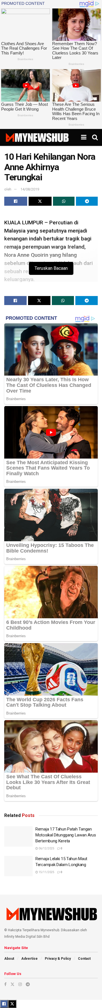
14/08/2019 (29, 189)
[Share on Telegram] (87, 201)
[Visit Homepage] (37, 137)
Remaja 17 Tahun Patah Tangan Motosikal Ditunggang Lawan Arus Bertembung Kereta (65, 835)
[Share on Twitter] (40, 201)
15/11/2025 (46, 872)
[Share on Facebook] (15, 201)
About (9, 959)
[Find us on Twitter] (12, 984)
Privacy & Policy (58, 959)
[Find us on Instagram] (20, 984)
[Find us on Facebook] (5, 984)
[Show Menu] (83, 137)
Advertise (29, 959)
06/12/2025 (46, 848)
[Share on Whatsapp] (64, 201)
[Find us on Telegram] (28, 984)
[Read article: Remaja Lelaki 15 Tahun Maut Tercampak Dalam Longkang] (18, 866)
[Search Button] (95, 137)
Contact (84, 959)
